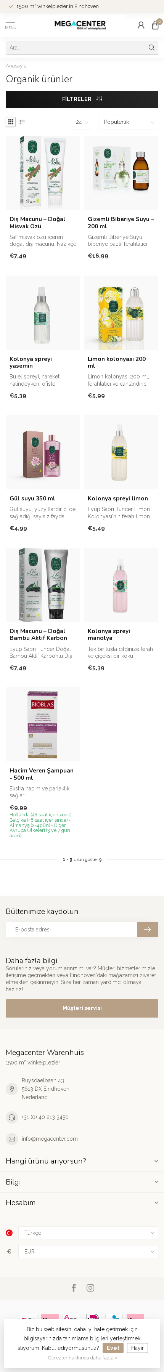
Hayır (137, 1348)
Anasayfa (16, 66)
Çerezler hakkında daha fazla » (83, 1358)
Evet (113, 1348)
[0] (155, 25)
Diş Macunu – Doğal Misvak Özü (38, 223)
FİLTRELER (77, 99)
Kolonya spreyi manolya (109, 635)
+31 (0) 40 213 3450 (45, 1117)
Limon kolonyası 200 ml (117, 363)
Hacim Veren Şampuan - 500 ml (42, 774)
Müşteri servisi (82, 1008)
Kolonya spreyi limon (118, 498)
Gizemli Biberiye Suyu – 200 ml (121, 223)
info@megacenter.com (50, 1139)
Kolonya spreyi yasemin (31, 363)
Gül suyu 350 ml (32, 498)
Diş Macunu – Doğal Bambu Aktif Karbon (38, 635)
